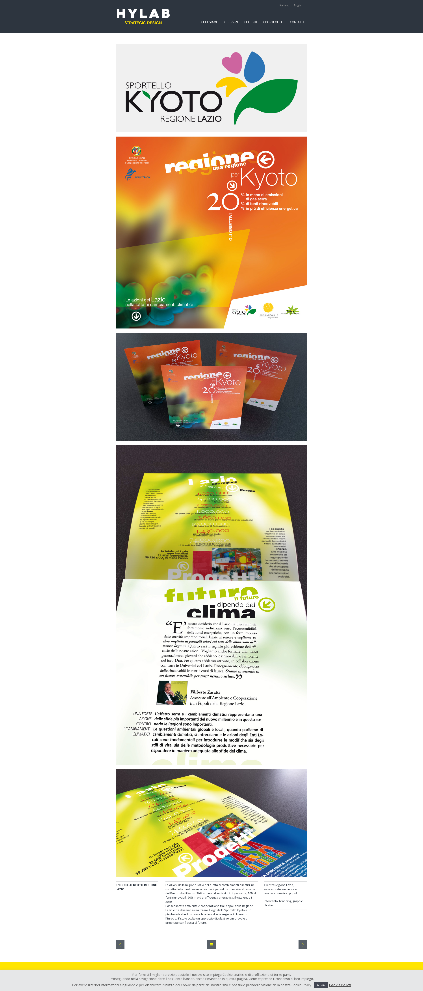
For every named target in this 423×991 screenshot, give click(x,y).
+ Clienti (250, 22)
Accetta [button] (321, 985)
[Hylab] (143, 16)
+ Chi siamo (209, 22)
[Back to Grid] (211, 944)
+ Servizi (231, 22)
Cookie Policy (340, 985)
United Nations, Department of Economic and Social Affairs (303, 944)
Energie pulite (120, 944)
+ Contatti (295, 22)
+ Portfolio (272, 22)
